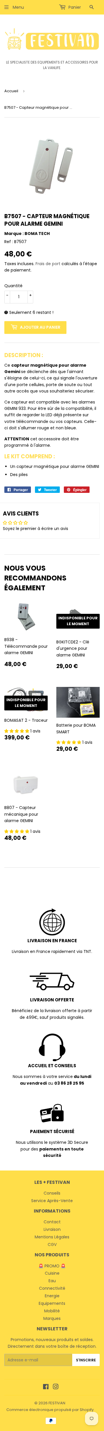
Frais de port (48, 264)
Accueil (11, 91)
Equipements (52, 1303)
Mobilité (52, 1311)
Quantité (13, 286)
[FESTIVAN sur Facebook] (46, 1387)
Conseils (52, 1193)
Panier (74, 7)
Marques (52, 1318)
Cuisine (52, 1273)
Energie (52, 1296)
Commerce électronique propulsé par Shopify (50, 1409)
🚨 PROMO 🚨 (52, 1266)
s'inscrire (86, 1360)
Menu (18, 7)
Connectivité (52, 1288)
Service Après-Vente (52, 1201)
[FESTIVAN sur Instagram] (56, 1387)
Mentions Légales (52, 1237)
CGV (52, 1244)
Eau (52, 1281)
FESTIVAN (57, 1403)
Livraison (52, 1229)
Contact (52, 1222)
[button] (17, 731)
